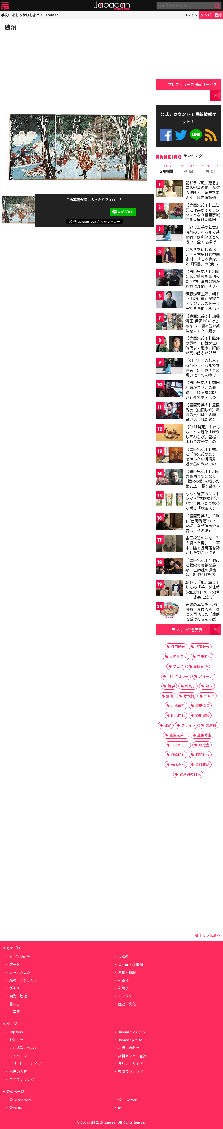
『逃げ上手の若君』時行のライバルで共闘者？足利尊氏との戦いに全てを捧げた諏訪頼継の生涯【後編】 (202, 372)
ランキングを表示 (187, 629)
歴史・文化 (127, 1003)
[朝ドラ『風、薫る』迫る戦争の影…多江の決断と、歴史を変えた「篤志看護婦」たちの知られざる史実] (169, 189)
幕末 (209, 686)
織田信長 (202, 705)
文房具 (211, 725)
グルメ (14, 988)
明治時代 (178, 715)
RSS (211, 135)
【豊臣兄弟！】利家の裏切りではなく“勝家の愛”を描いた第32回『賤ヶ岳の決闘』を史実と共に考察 (202, 483)
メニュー (5, 6)
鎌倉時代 (178, 754)
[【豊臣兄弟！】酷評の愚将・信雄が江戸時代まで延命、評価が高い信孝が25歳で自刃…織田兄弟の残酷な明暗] (169, 345)
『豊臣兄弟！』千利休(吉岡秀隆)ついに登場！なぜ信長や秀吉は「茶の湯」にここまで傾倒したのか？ (202, 528)
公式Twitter (181, 135)
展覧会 (204, 744)
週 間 (188, 169)
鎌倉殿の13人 (190, 774)
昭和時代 (202, 754)
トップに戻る (209, 935)
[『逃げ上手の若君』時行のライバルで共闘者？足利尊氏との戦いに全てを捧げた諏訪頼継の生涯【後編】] (169, 367)
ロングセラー (178, 676)
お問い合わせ (128, 1047)
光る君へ (178, 764)
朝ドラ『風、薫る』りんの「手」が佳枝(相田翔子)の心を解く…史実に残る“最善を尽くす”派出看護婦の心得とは (202, 594)
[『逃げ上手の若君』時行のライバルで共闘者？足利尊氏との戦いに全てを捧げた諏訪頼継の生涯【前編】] (169, 234)
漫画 (169, 695)
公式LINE (196, 135)
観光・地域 (18, 995)
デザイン (188, 725)
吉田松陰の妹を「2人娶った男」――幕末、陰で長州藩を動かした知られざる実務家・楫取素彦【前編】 (202, 550)
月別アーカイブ (130, 1063)
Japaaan (111, 5)
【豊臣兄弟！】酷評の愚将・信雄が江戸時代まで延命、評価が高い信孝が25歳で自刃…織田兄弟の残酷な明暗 (202, 350)
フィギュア (180, 744)
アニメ (178, 666)
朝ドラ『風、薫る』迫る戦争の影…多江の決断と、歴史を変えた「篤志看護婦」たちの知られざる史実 (202, 195)
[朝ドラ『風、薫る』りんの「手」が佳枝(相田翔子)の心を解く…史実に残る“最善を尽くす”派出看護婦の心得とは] (169, 589)
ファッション (19, 972)
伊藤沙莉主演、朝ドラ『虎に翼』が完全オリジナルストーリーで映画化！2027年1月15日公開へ (203, 303)
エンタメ (125, 995)
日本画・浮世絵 (130, 964)
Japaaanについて (132, 1039)
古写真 (14, 1011)
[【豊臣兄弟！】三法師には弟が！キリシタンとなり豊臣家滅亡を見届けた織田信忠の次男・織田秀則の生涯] (169, 212)
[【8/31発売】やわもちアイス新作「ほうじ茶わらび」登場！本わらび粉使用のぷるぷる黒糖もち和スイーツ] (169, 433)
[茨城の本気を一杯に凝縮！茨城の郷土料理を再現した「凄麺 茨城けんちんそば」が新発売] (169, 611)
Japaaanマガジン (132, 1031)
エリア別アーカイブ (25, 1063)
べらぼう (178, 705)
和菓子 (123, 988)
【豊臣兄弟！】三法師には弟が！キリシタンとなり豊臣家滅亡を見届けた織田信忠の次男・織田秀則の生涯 (202, 217)
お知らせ (16, 1039)
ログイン (191, 14)
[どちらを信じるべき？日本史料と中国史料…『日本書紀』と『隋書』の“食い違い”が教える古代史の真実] (169, 256)
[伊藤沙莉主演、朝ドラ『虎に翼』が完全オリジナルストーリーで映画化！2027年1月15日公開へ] (169, 300)
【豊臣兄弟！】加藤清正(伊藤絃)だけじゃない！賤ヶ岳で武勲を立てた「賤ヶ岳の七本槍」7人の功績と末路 (202, 328)
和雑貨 (123, 980)
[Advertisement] (43, 69)
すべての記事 (19, 956)
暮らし (14, 1003)
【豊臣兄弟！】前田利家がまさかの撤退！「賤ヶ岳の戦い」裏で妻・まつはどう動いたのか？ (202, 391)
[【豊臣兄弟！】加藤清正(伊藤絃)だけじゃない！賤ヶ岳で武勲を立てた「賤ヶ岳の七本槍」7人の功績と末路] (169, 322)
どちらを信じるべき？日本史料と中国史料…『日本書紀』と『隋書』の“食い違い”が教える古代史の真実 (202, 261)
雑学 (171, 686)
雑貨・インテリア (23, 980)
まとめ (123, 956)
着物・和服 (127, 972)
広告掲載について (23, 1047)
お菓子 (190, 686)
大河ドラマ (178, 656)
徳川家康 (202, 715)
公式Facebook (166, 135)
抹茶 (167, 725)
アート (14, 964)
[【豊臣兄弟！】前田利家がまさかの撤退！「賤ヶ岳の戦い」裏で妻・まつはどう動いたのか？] (169, 389)
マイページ (18, 1055)
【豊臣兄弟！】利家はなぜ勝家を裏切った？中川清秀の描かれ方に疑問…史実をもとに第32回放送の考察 (202, 283)
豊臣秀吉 (204, 735)
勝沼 (10, 27)
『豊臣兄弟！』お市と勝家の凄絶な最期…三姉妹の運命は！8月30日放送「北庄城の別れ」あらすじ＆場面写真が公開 (202, 574)
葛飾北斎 (202, 764)
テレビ (209, 695)
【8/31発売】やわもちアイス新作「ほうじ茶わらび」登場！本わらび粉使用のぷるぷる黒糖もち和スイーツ (202, 439)
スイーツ (206, 676)
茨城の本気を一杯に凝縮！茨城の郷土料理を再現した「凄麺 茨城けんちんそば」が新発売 (202, 614)
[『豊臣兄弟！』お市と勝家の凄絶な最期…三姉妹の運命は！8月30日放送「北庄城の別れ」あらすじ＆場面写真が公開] (169, 567)
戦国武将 (201, 666)
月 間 (210, 169)
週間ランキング (130, 1071)
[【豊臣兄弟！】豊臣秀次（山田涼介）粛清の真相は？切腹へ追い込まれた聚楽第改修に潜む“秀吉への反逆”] (169, 411)
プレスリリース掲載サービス (192, 84)
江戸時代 (178, 646)
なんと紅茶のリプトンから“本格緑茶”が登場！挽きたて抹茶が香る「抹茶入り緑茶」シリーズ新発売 (202, 503)
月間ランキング (21, 1079)
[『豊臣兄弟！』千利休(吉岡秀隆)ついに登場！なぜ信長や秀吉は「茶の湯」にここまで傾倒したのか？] (169, 522)
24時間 (166, 169)
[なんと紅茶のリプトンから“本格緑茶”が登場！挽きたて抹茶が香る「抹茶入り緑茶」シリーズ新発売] (169, 500)
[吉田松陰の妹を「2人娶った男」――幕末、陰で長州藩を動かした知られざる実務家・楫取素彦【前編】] (169, 544)
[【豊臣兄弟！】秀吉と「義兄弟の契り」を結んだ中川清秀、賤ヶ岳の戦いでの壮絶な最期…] (169, 456)
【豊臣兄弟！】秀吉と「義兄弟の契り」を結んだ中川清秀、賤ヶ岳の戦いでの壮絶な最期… (202, 458)
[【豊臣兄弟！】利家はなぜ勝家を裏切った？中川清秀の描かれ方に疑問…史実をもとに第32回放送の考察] (169, 278)
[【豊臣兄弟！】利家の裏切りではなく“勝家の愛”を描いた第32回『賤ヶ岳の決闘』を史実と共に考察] (169, 478)
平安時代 (204, 656)
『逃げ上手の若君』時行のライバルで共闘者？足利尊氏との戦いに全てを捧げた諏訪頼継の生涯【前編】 (202, 239)
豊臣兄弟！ (178, 735)
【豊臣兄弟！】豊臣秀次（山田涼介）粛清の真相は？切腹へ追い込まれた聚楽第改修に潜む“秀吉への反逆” (202, 417)
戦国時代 (202, 646)
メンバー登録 (211, 14)
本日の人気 (18, 1071)
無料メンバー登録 (132, 1055)
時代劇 (188, 695)
